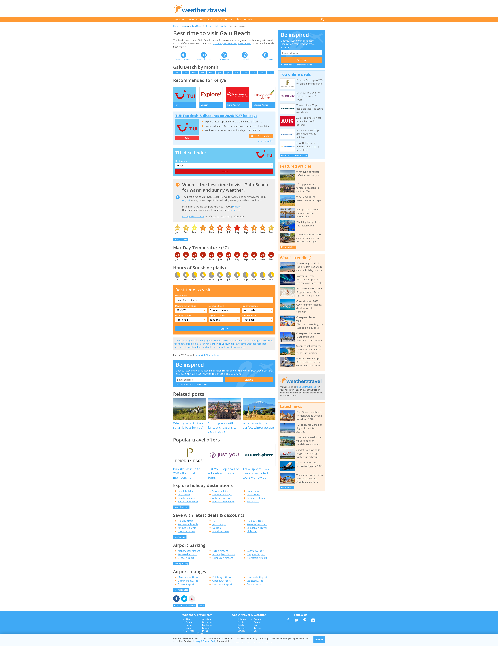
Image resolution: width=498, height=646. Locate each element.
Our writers (207, 622)
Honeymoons (254, 491)
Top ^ (201, 605)
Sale (187, 138)
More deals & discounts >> (294, 155)
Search (248, 19)
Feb (185, 72)
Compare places (256, 498)
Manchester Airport (189, 550)
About (189, 619)
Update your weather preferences (232, 43)
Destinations (195, 19)
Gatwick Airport (255, 550)
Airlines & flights (187, 527)
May (211, 72)
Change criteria (180, 239)
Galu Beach (220, 26)
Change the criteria (193, 216)
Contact (189, 622)
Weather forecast (203, 59)
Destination (181, 161)
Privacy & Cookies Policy (205, 641)
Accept (319, 639)
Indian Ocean (196, 26)
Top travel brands (188, 524)
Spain (256, 625)
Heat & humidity (250, 315)
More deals (179, 536)
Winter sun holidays (223, 501)
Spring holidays (221, 491)
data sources (237, 347)
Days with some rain (218, 315)
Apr (202, 72)
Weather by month (183, 59)
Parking (241, 628)
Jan (177, 72)
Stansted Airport (187, 554)
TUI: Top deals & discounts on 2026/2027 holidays (216, 115)
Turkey (257, 628)
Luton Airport (220, 550)
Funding (206, 628)
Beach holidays (186, 491)
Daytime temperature (185, 305)
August (186, 200)
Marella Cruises (220, 531)
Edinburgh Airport (222, 557)
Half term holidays (188, 501)
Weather (179, 19)
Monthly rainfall (183, 315)
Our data (206, 619)
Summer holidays (222, 494)
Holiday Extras (255, 520)
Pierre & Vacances (257, 524)
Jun (219, 72)
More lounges (181, 589)
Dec (270, 72)
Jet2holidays (219, 524)
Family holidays (186, 498)
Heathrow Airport (222, 584)
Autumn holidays (221, 498)
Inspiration (222, 19)
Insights (236, 19)
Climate (241, 630)
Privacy (189, 625)
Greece (257, 622)
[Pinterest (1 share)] (192, 599)
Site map (190, 630)
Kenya (209, 26)
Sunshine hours (216, 305)
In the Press (202, 632)
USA (256, 630)
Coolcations (253, 494)
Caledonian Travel (257, 527)
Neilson (216, 527)
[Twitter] (184, 599)
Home (176, 26)
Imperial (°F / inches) (207, 355)
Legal (188, 628)
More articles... (288, 247)
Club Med (252, 531)
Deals (209, 19)
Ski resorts (253, 501)
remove (236, 206)
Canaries (258, 619)
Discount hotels (186, 531)
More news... (287, 487)
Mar (194, 72)
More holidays (181, 507)
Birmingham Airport (223, 554)
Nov (262, 72)
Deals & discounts (265, 59)
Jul (228, 72)
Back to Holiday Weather (184, 605)
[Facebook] (176, 599)
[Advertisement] (277, 8)
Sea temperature (250, 305)
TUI (214, 520)
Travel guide (245, 59)
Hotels (240, 625)
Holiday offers (185, 520)
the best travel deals (306, 386)
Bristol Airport (186, 557)
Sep (245, 72)
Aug (236, 72)
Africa (185, 26)
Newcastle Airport (257, 557)
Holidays (241, 619)
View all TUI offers (265, 141)
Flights (240, 622)
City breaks (184, 494)
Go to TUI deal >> (261, 136)
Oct (253, 72)
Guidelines (207, 625)
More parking (181, 563)
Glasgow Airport (256, 554)
